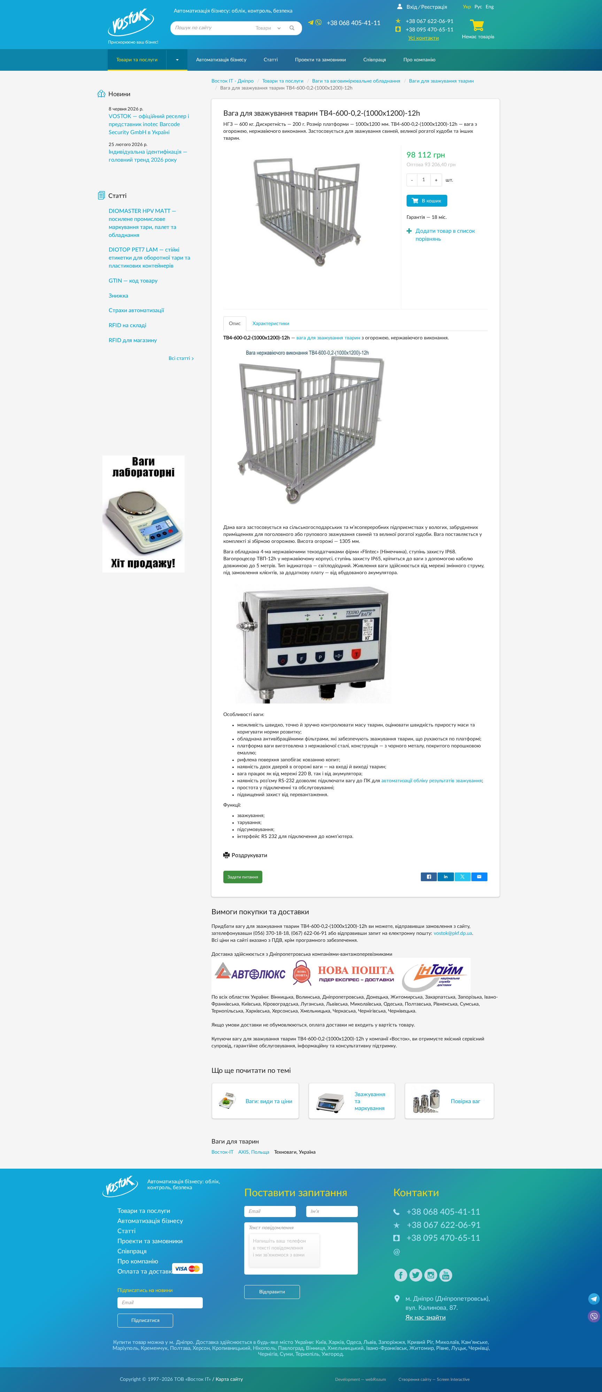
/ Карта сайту (227, 1379)
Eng (490, 7)
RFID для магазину (133, 340)
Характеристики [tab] (271, 323)
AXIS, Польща (253, 1152)
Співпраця (374, 59)
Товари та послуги (136, 59)
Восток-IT (222, 1152)
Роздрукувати (249, 855)
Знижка (118, 296)
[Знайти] (292, 28)
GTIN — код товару (133, 281)
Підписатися (145, 1320)
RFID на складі (127, 325)
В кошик (431, 201)
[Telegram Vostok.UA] (594, 1298)
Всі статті (179, 358)
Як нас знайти (426, 1318)
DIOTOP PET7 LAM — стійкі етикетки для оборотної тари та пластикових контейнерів (149, 258)
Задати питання (242, 877)
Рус (478, 7)
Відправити (272, 1292)
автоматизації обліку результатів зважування (431, 780)
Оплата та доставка (146, 1272)
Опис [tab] (235, 323)
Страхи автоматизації (136, 310)
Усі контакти (423, 38)
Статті (271, 59)
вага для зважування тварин (328, 338)
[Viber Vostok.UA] (594, 1316)
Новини (119, 94)
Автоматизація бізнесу (221, 59)
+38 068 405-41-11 (443, 1212)
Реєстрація (434, 7)
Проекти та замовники (320, 59)
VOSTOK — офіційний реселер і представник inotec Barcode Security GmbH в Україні (149, 124)
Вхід (412, 7)
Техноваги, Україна (295, 1152)
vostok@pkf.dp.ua (453, 933)
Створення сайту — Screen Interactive (434, 1379)
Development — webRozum (360, 1379)
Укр (467, 7)
